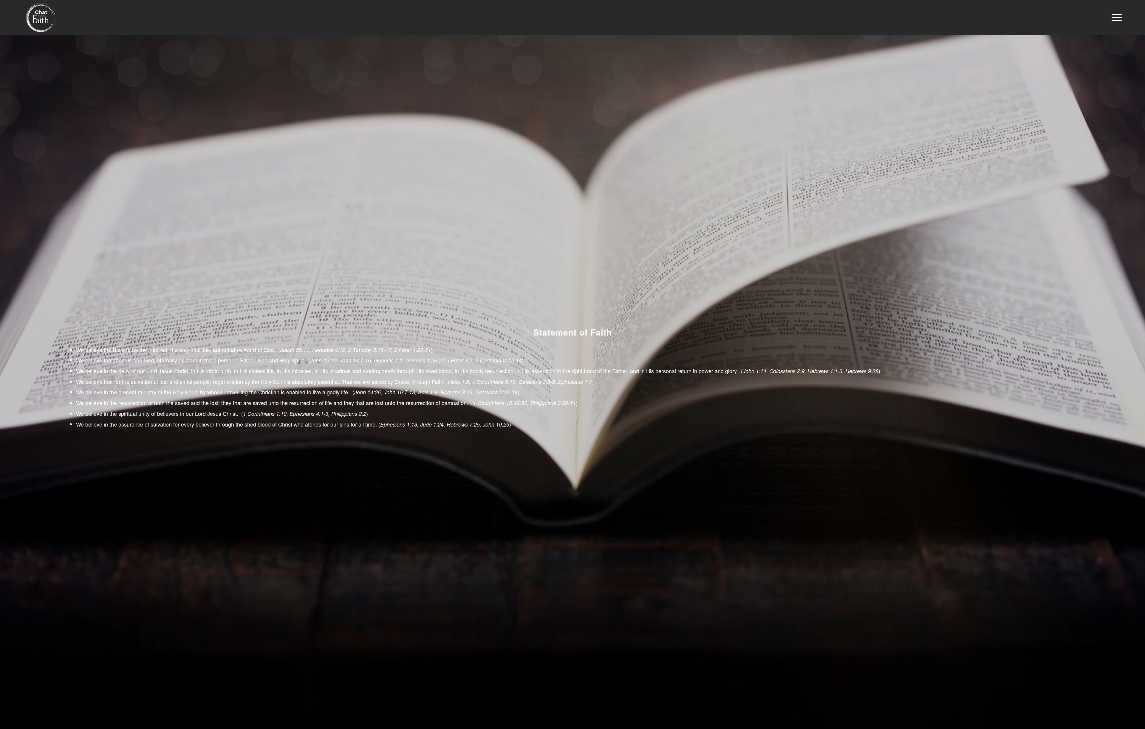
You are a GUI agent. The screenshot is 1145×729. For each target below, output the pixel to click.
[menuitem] (1115, 17)
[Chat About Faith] (40, 17)
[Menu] (1115, 17)
